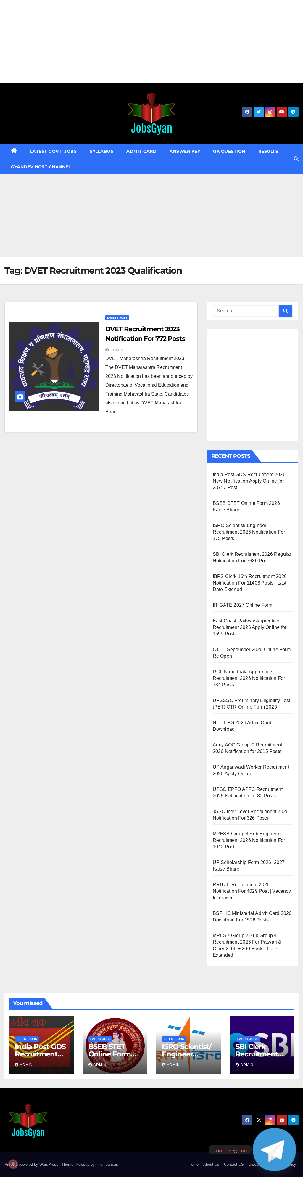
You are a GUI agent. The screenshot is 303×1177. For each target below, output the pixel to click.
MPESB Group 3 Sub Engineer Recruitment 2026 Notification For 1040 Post (249, 840)
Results (268, 151)
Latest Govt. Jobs (53, 151)
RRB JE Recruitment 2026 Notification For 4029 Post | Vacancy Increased (252, 891)
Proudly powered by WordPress (31, 1164)
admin (116, 350)
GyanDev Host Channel (41, 166)
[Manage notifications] (13, 1164)
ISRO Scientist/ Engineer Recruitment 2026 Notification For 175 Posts (249, 532)
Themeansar (106, 1164)
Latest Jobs (117, 317)
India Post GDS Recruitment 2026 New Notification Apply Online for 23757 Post (249, 481)
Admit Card (141, 151)
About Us (211, 1164)
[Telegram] (274, 1150)
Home (193, 1164)
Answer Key (185, 151)
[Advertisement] (151, 41)
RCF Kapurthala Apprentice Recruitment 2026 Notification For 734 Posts (249, 678)
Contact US (234, 1164)
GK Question (229, 151)
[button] (296, 158)
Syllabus (101, 151)
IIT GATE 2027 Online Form (243, 605)
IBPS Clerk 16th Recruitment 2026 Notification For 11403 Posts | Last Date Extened (250, 583)
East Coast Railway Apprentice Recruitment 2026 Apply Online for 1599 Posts (250, 627)
